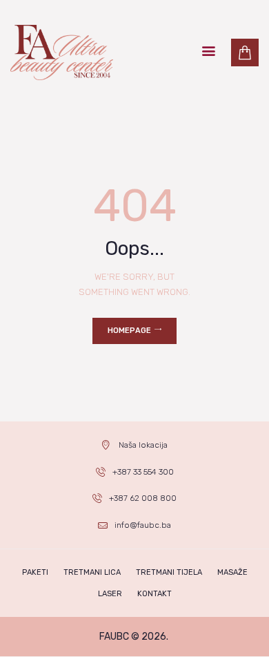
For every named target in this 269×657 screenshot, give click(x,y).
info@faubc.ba (142, 525)
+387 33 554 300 (143, 472)
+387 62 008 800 (143, 498)
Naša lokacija (143, 445)
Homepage (129, 330)
